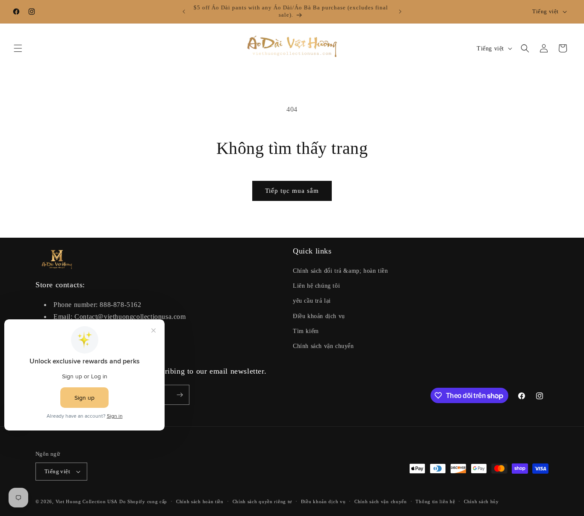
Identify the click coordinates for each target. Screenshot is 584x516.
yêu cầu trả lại (312, 301)
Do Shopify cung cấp (143, 501)
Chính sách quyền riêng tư (262, 501)
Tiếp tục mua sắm (292, 190)
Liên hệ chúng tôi (316, 286)
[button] (18, 48)
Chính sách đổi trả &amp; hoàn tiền (340, 271)
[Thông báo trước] (183, 11)
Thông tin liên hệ (435, 501)
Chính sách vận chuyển (323, 346)
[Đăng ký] (179, 395)
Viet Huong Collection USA (87, 501)
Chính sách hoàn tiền (200, 501)
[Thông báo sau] (400, 11)
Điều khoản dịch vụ (319, 316)
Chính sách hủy (481, 501)
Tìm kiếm (306, 331)
